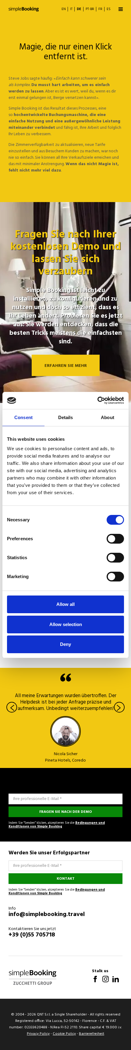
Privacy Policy (38, 1034)
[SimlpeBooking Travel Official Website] (24, 9)
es (109, 9)
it (71, 9)
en (64, 9)
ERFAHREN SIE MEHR (65, 365)
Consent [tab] (23, 417)
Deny (65, 644)
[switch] (115, 539)
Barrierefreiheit (91, 1034)
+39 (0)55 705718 (32, 935)
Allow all (65, 604)
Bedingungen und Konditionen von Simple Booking (57, 824)
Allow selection (65, 624)
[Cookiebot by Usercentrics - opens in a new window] (97, 400)
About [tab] (107, 417)
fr (100, 9)
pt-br (90, 9)
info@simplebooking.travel (47, 914)
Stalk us (100, 971)
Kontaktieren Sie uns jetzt (32, 929)
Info (12, 908)
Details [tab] (65, 417)
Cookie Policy (64, 1034)
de (79, 9)
